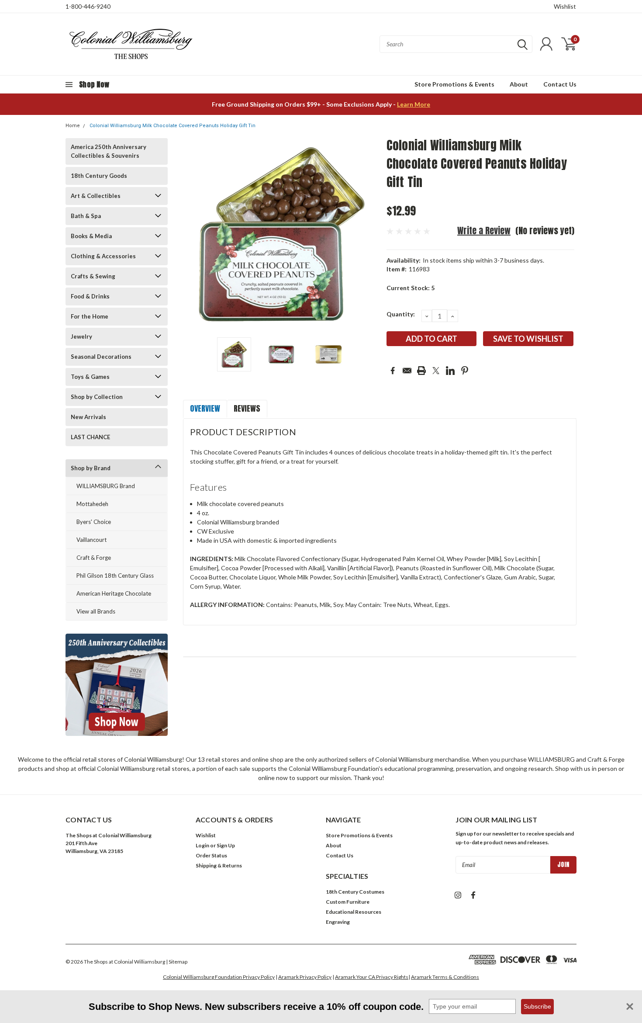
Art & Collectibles (96, 195)
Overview (205, 408)
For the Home (89, 316)
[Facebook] (392, 370)
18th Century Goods (99, 175)
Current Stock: (411, 287)
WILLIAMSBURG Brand (105, 485)
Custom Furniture (347, 901)
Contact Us (559, 84)
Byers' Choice (93, 521)
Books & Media (91, 235)
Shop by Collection (97, 396)
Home (73, 125)
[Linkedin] (450, 370)
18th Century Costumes (355, 891)
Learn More (413, 104)
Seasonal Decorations (101, 356)
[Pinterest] (464, 370)
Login (202, 845)
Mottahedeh (92, 503)
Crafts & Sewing (93, 276)
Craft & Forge (93, 557)
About (519, 84)
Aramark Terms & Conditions (445, 977)
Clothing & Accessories (103, 256)
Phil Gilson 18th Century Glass (115, 575)
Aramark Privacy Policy (304, 977)
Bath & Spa (86, 215)
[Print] (421, 370)
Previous (194, 234)
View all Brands (95, 611)
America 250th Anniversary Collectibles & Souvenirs (108, 151)
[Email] (407, 370)
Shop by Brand (90, 468)
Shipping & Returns (219, 865)
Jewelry (81, 336)
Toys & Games (90, 376)
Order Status (211, 855)
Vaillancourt (91, 539)
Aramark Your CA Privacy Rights (371, 977)
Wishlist (565, 6)
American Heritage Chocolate (113, 593)
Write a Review (484, 230)
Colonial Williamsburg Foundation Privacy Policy (219, 977)
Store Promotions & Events (454, 84)
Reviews (247, 408)
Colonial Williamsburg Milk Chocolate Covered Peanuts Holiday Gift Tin (172, 125)
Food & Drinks (90, 296)
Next (369, 234)
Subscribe (537, 1006)
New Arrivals (88, 416)
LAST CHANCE (90, 436)
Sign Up (226, 845)
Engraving (338, 922)
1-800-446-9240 (88, 6)
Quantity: (401, 314)
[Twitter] (435, 370)
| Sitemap (176, 961)
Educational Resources (353, 912)
